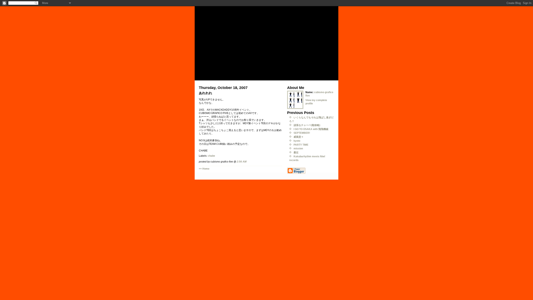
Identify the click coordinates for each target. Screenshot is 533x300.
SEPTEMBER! (302, 132)
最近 (296, 152)
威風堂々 (299, 136)
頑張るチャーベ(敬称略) (307, 125)
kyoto (297, 140)
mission (298, 148)
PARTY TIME (301, 144)
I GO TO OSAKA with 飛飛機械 (311, 129)
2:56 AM (242, 161)
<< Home (204, 168)
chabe (211, 155)
